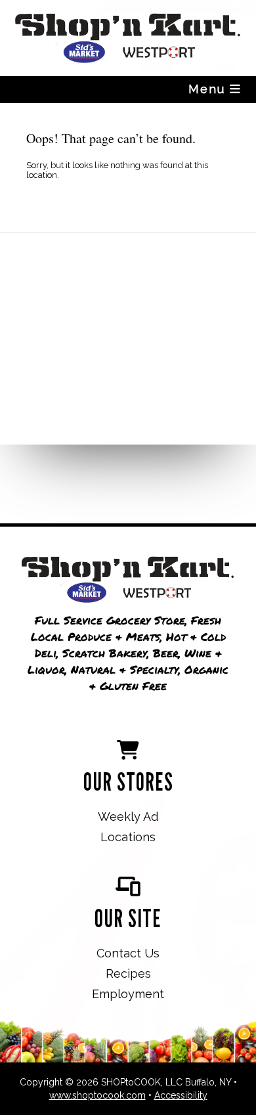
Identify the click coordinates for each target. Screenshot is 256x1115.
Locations (128, 837)
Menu (209, 89)
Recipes (128, 973)
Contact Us (128, 953)
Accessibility (180, 1095)
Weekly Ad (128, 816)
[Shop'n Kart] (128, 580)
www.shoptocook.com (97, 1095)
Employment (128, 994)
